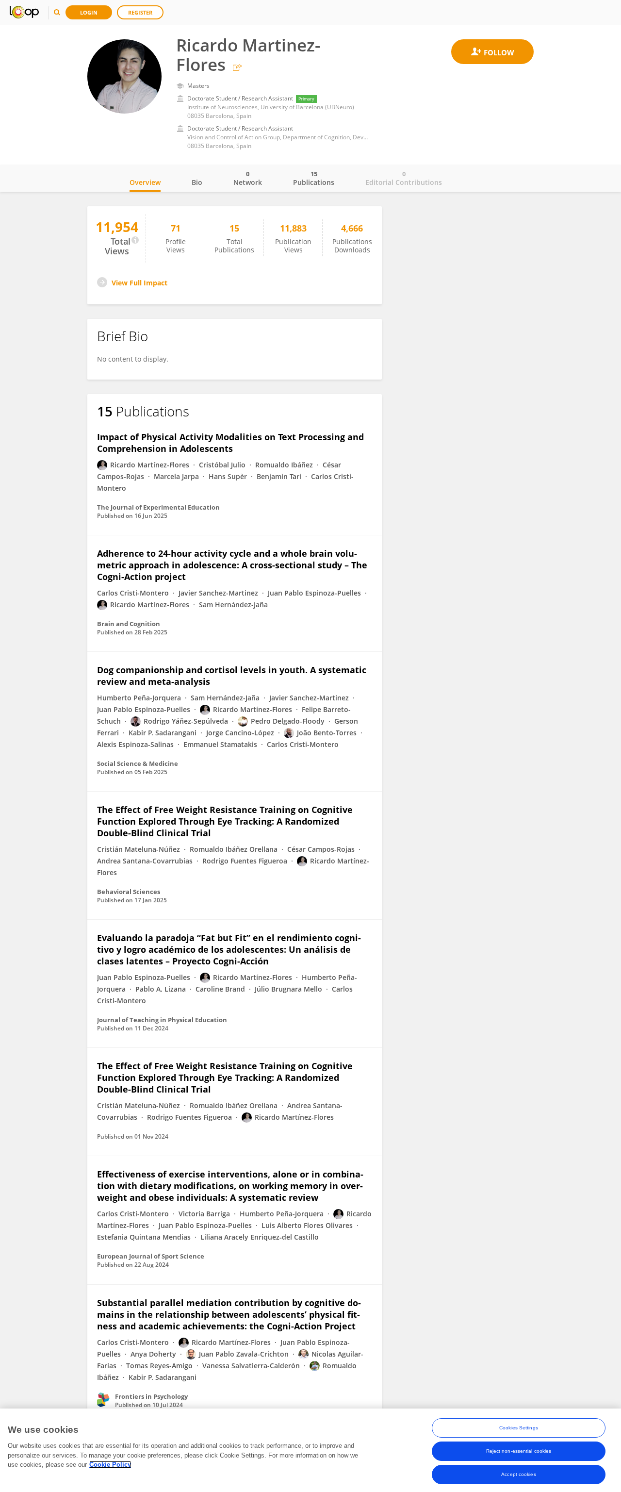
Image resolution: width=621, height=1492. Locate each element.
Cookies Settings (518, 1427)
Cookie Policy (110, 1464)
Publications (313, 178)
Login (89, 12)
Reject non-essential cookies (519, 1451)
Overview (145, 182)
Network (247, 178)
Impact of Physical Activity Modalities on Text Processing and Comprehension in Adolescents (230, 442)
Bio (197, 182)
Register (140, 12)
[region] (310, 1450)
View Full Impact (139, 282)
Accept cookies (518, 1474)
